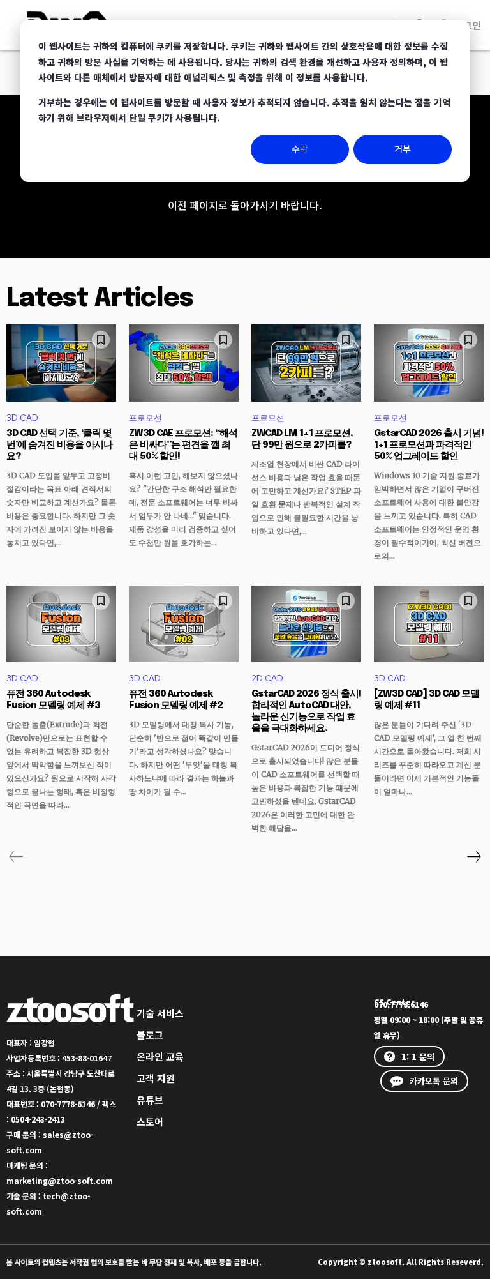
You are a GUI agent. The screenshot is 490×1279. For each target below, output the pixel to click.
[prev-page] (16, 857)
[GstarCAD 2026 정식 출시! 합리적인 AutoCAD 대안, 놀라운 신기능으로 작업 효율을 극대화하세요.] (306, 624)
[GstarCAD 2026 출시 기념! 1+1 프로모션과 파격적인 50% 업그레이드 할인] (429, 362)
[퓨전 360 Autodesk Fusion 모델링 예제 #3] (61, 624)
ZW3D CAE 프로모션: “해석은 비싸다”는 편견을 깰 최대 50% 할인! (183, 445)
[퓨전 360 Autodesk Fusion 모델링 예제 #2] (184, 624)
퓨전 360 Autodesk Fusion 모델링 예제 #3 (53, 700)
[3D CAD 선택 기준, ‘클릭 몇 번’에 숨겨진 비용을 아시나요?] (61, 362)
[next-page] (473, 857)
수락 (300, 148)
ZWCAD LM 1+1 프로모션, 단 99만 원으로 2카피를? (302, 439)
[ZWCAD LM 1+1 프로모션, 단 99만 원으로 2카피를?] (306, 362)
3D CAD (22, 417)
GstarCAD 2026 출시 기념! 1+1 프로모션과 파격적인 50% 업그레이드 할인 (429, 445)
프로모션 (145, 417)
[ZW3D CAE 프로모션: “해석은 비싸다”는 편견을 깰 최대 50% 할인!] (184, 362)
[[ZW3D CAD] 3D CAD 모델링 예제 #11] (429, 624)
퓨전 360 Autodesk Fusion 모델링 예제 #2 (176, 700)
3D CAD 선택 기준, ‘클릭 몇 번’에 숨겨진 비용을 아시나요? (59, 445)
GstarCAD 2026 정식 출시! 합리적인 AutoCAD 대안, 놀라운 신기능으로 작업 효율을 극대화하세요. (306, 711)
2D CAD (267, 678)
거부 (402, 148)
